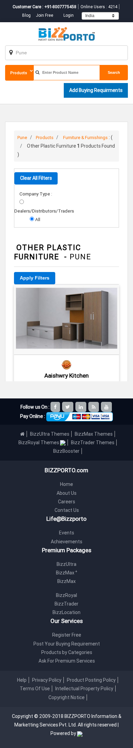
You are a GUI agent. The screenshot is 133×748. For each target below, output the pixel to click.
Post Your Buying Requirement (66, 644)
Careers (66, 502)
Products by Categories (66, 652)
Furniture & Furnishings (85, 137)
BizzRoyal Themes (39, 442)
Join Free (44, 15)
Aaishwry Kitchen (66, 375)
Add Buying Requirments (95, 90)
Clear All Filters (36, 178)
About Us (66, 493)
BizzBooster (66, 451)
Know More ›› (66, 332)
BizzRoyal (66, 595)
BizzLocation (66, 612)
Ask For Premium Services (67, 661)
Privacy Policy (46, 680)
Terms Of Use (35, 688)
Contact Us (67, 510)
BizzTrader (66, 604)
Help (22, 680)
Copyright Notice (66, 697)
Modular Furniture (66, 293)
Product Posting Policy (91, 680)
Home (66, 484)
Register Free (66, 635)
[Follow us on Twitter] (68, 407)
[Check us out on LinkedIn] (81, 407)
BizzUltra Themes (49, 434)
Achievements (66, 542)
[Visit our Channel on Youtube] (107, 407)
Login (68, 15)
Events (66, 533)
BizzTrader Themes (92, 442)
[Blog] (94, 407)
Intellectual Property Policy (84, 688)
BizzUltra (66, 564)
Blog (27, 15)
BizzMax (66, 573)
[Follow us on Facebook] (55, 407)
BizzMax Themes (94, 434)
